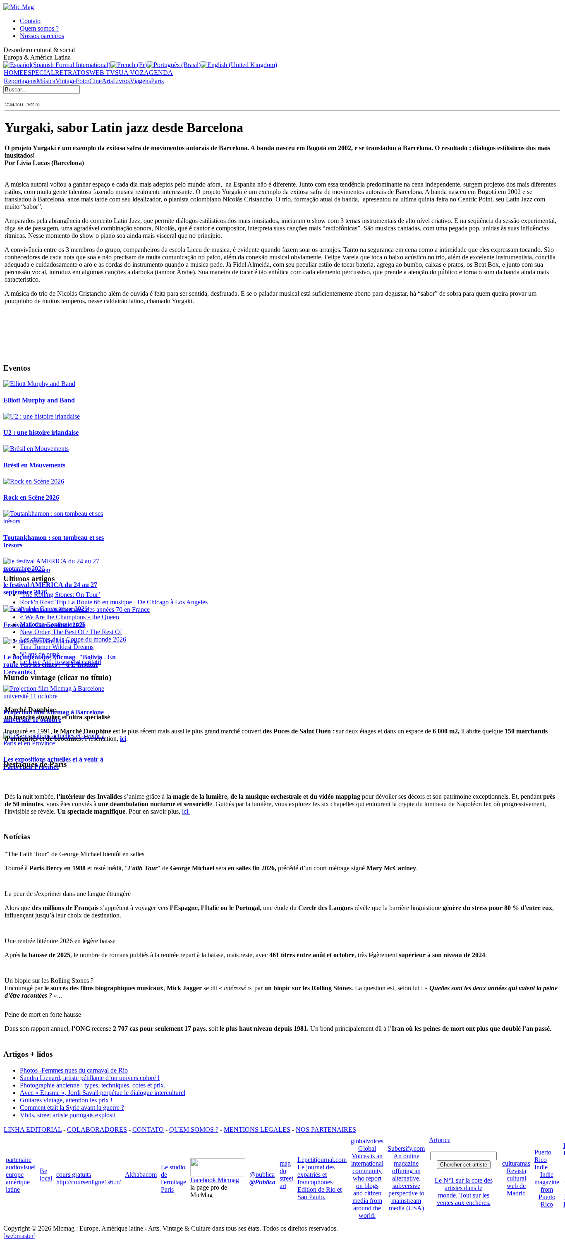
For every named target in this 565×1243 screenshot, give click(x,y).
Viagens (140, 80)
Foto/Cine (89, 80)
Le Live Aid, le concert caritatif (60, 661)
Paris (157, 80)
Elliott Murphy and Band (39, 400)
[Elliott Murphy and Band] (39, 383)
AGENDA (158, 72)
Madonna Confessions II (52, 624)
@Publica (262, 1182)
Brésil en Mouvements (34, 465)
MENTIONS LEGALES (257, 1129)
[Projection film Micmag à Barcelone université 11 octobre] (61, 695)
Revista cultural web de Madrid (516, 1182)
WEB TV (102, 72)
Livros (121, 80)
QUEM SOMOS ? (193, 1129)
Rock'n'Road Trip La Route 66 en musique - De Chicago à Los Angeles (114, 602)
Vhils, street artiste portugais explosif (68, 1114)
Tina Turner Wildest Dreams (56, 646)
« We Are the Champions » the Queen (69, 616)
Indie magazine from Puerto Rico (546, 1189)
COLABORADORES (97, 1129)
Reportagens (20, 80)
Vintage (65, 80)
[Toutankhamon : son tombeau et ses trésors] (61, 521)
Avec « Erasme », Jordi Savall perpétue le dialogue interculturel (102, 1092)
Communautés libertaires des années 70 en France (85, 609)
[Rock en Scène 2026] (33, 481)
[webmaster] (19, 1235)
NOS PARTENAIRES (326, 1129)
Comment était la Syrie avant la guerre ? (72, 1107)
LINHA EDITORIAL (33, 1129)
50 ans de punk (40, 654)
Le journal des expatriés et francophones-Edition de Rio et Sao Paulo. (319, 1182)
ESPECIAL (39, 72)
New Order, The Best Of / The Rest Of (71, 631)
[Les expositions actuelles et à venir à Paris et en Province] (61, 743)
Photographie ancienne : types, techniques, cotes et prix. (92, 1085)
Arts (107, 80)
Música (45, 80)
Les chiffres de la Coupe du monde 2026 (73, 639)
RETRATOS (72, 72)
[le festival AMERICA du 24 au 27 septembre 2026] (61, 568)
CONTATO (148, 1129)
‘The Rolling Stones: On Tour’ (60, 594)
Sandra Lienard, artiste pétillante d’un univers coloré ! (90, 1077)
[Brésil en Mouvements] (36, 448)
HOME (14, 72)
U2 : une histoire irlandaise (41, 432)
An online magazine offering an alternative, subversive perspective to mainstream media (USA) (406, 1182)
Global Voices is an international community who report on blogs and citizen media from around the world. (367, 1182)
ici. (186, 811)
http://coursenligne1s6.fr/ (88, 1182)
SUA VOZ (129, 72)
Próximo (39, 569)
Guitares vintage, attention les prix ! (66, 1100)
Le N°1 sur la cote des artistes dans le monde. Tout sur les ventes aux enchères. (464, 1191)
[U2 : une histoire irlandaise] (41, 416)
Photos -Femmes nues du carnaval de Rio (74, 1070)
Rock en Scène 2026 (31, 497)
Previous (14, 569)
